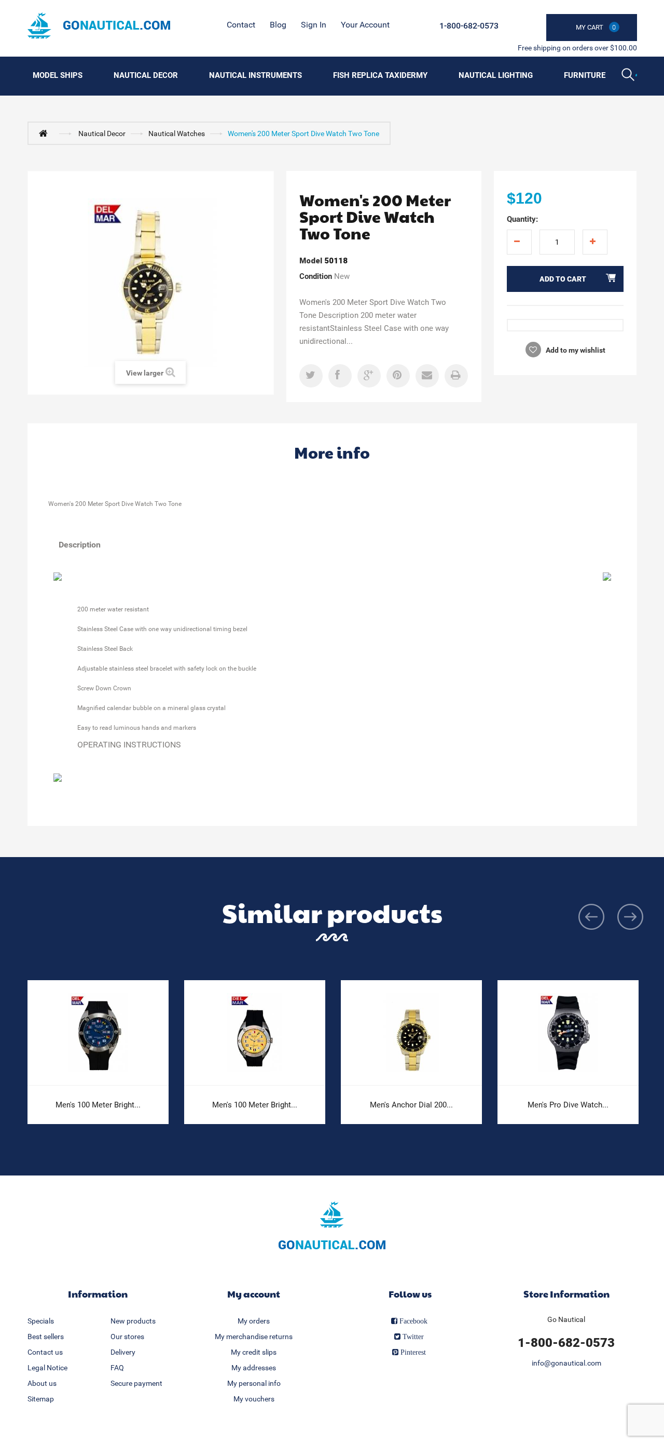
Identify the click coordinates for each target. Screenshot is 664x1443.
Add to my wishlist (574, 350)
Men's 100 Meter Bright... (98, 1105)
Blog (278, 25)
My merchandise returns (254, 1336)
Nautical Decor (146, 75)
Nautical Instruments (255, 75)
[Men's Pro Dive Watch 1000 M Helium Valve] (568, 1033)
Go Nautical (566, 1319)
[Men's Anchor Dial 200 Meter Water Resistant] (411, 1033)
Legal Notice (47, 1368)
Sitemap (40, 1399)
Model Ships (57, 75)
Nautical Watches (176, 133)
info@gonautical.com (566, 1363)
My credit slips (253, 1352)
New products (133, 1321)
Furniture (584, 75)
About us (42, 1383)
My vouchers (253, 1399)
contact (241, 25)
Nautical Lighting (496, 75)
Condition (315, 276)
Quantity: (522, 219)
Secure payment (136, 1383)
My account (253, 1293)
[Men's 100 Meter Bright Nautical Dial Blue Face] (98, 1033)
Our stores (127, 1336)
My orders (254, 1321)
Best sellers (45, 1336)
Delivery (122, 1352)
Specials (40, 1321)
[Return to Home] (45, 133)
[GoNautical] (98, 25)
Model (310, 260)
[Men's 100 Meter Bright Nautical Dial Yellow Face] (254, 1033)
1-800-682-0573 (469, 26)
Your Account (365, 25)
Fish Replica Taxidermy (380, 75)
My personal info (254, 1383)
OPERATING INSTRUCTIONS (129, 745)
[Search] (629, 76)
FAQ (117, 1368)
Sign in (313, 25)
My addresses (253, 1368)
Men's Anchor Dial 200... (411, 1105)
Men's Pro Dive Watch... (568, 1105)
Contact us (45, 1352)
